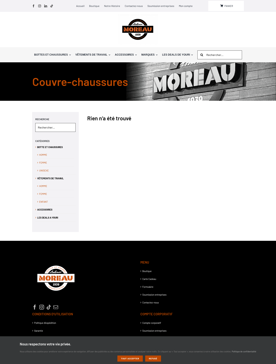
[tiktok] (51, 5)
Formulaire (147, 286)
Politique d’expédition (45, 322)
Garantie (38, 330)
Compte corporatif (151, 322)
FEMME (43, 162)
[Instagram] (41, 307)
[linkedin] (45, 5)
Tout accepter (130, 358)
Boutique (147, 271)
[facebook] (33, 5)
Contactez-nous (150, 302)
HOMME (43, 154)
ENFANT (43, 201)
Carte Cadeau (149, 278)
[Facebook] (34, 307)
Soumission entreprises (154, 294)
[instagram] (39, 5)
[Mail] (55, 307)
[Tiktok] (48, 307)
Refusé (153, 358)
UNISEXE (44, 170)
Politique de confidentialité (244, 351)
